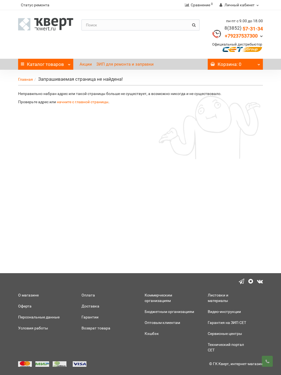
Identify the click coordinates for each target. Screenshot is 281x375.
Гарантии (90, 317)
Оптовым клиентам (162, 322)
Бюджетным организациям (169, 311)
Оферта (25, 306)
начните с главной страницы (82, 102)
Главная (25, 79)
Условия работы (33, 328)
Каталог (45, 64)
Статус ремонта (35, 5)
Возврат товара (96, 328)
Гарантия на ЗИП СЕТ (227, 322)
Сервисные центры (225, 333)
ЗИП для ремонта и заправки (125, 64)
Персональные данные (39, 317)
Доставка (90, 306)
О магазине (28, 295)
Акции (86, 64)
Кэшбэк (152, 333)
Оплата (88, 295)
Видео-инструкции (224, 311)
